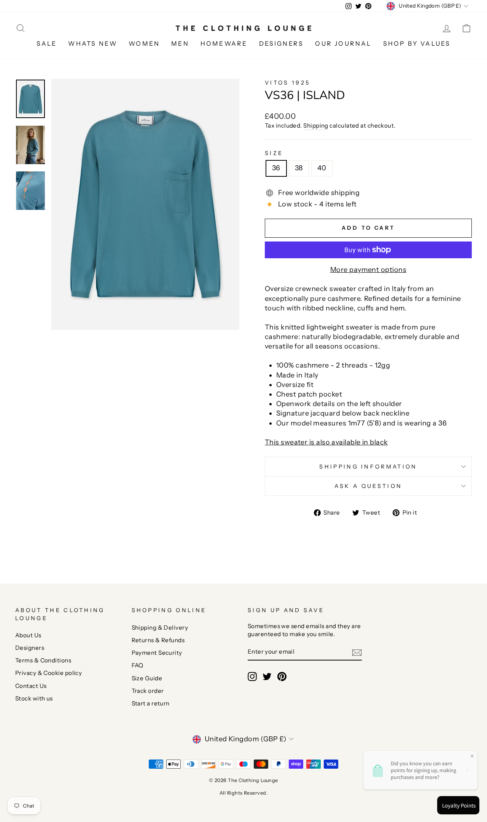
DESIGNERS (281, 43)
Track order (148, 690)
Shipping (315, 125)
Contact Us (31, 685)
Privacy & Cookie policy (48, 672)
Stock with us (34, 698)
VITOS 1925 (287, 82)
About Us (28, 635)
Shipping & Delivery (160, 627)
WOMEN (144, 43)
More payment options (368, 269)
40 (321, 168)
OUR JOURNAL (343, 43)
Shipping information (368, 466)
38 (299, 168)
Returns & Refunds (158, 640)
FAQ (137, 665)
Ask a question (368, 486)
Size (274, 153)
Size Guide (147, 678)
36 (276, 168)
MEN (180, 43)
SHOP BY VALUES (417, 43)
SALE (47, 43)
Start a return (151, 703)
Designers (29, 647)
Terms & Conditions (43, 660)
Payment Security (157, 652)
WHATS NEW (92, 43)
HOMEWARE (224, 43)
